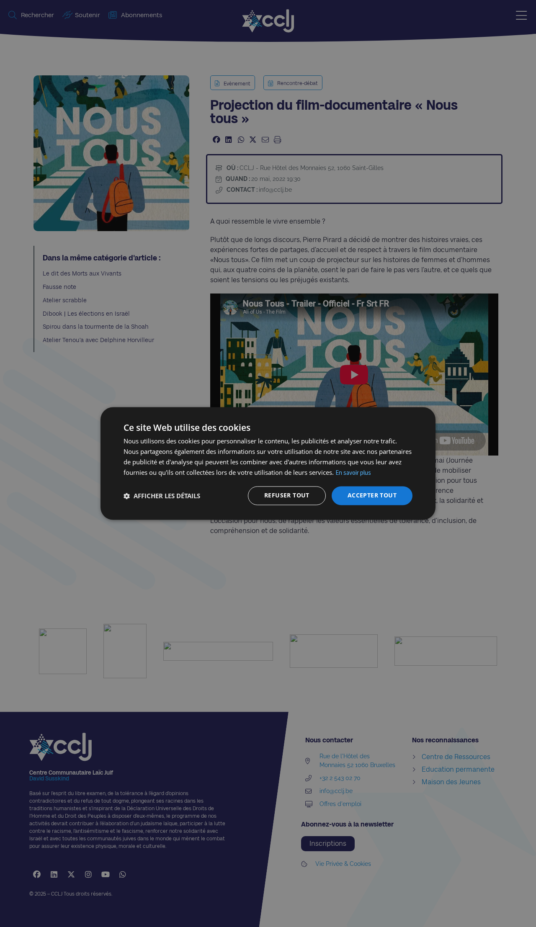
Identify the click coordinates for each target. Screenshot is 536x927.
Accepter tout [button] (372, 496)
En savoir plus (353, 472)
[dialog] (268, 463)
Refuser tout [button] (286, 496)
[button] (162, 495)
